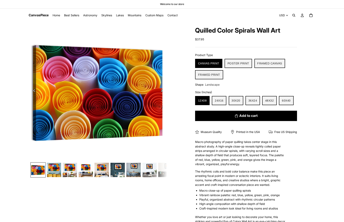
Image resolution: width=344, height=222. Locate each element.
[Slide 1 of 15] (38, 170)
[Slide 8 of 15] (149, 170)
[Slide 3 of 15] (70, 170)
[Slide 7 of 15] (133, 170)
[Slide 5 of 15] (102, 170)
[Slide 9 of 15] (165, 170)
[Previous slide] (33, 91)
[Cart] (311, 15)
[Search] (293, 15)
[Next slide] (162, 91)
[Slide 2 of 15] (54, 170)
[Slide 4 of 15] (86, 170)
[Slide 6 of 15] (117, 170)
